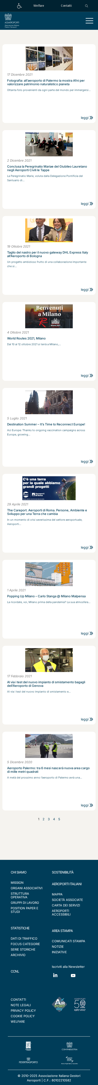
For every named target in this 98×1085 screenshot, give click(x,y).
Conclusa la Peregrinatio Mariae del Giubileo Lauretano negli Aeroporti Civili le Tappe (47, 168)
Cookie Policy (23, 1016)
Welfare (18, 1021)
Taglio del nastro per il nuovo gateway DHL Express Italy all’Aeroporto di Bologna (47, 254)
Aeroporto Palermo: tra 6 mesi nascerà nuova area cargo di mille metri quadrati (48, 769)
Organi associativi (26, 888)
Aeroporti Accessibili (61, 912)
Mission (17, 882)
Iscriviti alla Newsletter (68, 967)
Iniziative (59, 952)
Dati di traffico (24, 938)
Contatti (18, 999)
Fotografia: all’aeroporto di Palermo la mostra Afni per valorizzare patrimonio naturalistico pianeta (46, 82)
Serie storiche (23, 949)
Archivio (18, 955)
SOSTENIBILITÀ (63, 872)
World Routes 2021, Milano (26, 338)
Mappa (57, 894)
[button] (89, 21)
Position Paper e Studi (24, 910)
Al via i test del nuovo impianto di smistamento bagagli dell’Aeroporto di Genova (46, 684)
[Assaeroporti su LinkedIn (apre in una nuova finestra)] (61, 978)
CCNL (15, 971)
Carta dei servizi (66, 905)
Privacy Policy (23, 1010)
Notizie (58, 946)
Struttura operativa (20, 895)
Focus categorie (25, 944)
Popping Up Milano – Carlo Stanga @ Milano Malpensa (46, 596)
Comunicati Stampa (68, 941)
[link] (19, 5)
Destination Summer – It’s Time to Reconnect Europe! (46, 424)
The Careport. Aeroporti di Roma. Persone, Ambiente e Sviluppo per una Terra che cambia (47, 512)
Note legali (21, 1005)
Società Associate (67, 900)
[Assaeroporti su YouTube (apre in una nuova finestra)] (79, 979)
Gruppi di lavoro (25, 903)
